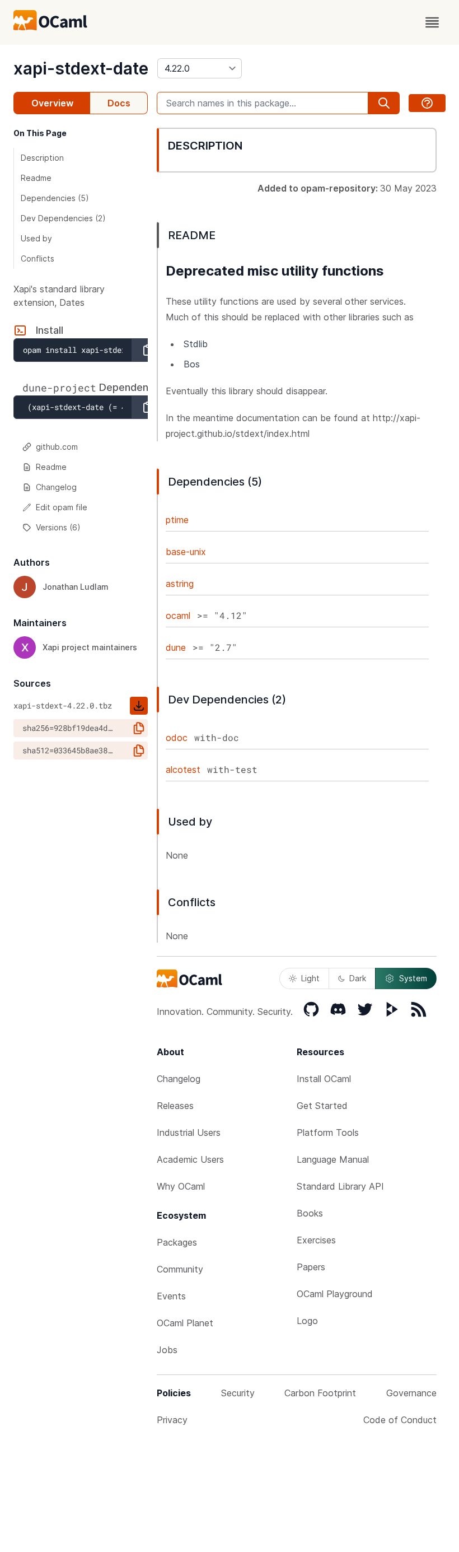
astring (180, 583)
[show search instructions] (427, 103)
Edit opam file (61, 507)
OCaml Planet (185, 1323)
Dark (357, 978)
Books (310, 1213)
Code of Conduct (400, 1419)
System (413, 978)
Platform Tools (328, 1132)
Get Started (322, 1105)
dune (176, 647)
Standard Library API (340, 1186)
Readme (36, 178)
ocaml (178, 615)
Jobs (167, 1349)
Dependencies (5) (55, 198)
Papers (311, 1267)
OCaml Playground (335, 1293)
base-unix (186, 551)
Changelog (56, 487)
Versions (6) (58, 527)
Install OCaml (324, 1078)
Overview (52, 103)
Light (310, 978)
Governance (411, 1393)
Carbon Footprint (320, 1393)
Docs (118, 103)
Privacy (172, 1419)
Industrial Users (189, 1132)
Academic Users (190, 1159)
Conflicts (37, 258)
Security (238, 1393)
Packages (177, 1242)
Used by (36, 238)
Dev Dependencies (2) (63, 218)
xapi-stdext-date (80, 68)
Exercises (316, 1240)
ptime (177, 519)
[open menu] (432, 22)
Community (180, 1269)
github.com (57, 446)
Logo (307, 1320)
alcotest (183, 769)
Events (171, 1296)
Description (42, 157)
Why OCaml (181, 1186)
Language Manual (333, 1159)
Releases (175, 1105)
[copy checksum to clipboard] (139, 728)
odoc (177, 737)
